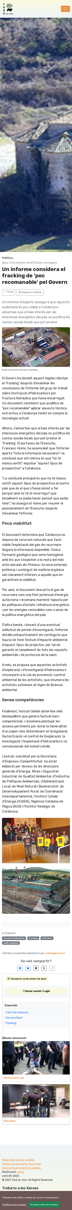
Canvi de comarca (17, 1012)
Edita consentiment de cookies (21, 1167)
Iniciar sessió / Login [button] (37, 991)
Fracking (11, 1023)
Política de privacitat (15, 1163)
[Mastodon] (36, 968)
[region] (36, 1200)
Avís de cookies (24, 1159)
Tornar (9, 291)
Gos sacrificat (14, 1017)
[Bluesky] (28, 968)
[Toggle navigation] (65, 9)
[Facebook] (20, 968)
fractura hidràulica (14, 938)
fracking (33, 938)
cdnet (20, 1171)
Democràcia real (14, 1078)
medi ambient (10, 943)
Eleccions (9, 1121)
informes (47, 938)
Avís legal (35, 1163)
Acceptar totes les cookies (44, 1204)
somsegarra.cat (55, 953)
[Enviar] (52, 968)
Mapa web (8, 1159)
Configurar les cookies (14, 1204)
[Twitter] (44, 968)
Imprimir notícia (31, 292)
